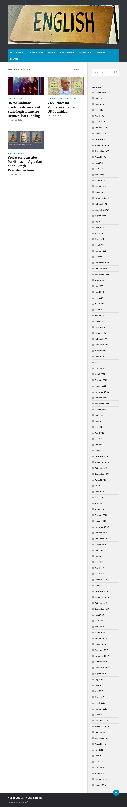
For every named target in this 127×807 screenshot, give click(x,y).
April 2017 (99, 697)
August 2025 (100, 157)
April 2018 (99, 626)
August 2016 (100, 744)
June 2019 (99, 556)
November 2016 (102, 726)
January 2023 (100, 321)
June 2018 (99, 615)
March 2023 (100, 309)
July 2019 (99, 550)
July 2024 (99, 221)
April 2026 (99, 116)
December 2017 (101, 650)
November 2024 (102, 198)
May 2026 (99, 110)
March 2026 (100, 121)
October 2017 (101, 662)
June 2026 (99, 104)
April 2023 (99, 304)
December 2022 (101, 327)
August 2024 (100, 215)
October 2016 (101, 732)
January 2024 (100, 256)
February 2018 (101, 638)
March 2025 (100, 180)
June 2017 (99, 685)
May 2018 (99, 620)
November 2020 (102, 462)
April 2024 (99, 239)
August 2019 (100, 544)
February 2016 (101, 779)
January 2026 (100, 133)
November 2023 (102, 262)
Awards (101, 52)
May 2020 (99, 497)
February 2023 (101, 315)
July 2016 (99, 750)
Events (51, 52)
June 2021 (99, 421)
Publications (36, 52)
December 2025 (101, 139)
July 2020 (99, 485)
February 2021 (101, 444)
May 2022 (99, 362)
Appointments (67, 52)
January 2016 (100, 785)
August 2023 (100, 280)
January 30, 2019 (15, 120)
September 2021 (102, 403)
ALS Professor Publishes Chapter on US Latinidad (64, 107)
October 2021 (101, 397)
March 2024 (100, 245)
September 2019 (102, 538)
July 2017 (99, 679)
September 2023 (102, 274)
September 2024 (102, 210)
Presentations (17, 52)
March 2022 (100, 374)
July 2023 (99, 286)
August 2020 (100, 480)
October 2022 (101, 339)
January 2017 (100, 714)
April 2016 (99, 767)
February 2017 (101, 709)
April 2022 (99, 368)
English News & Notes (29, 798)
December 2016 (101, 720)
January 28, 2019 (55, 116)
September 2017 (102, 667)
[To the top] (116, 793)
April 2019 (99, 568)
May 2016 (99, 761)
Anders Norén (22, 802)
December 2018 (101, 591)
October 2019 (101, 532)
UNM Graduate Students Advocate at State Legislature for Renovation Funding (24, 109)
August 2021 (100, 409)
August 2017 (100, 673)
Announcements (16, 99)
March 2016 (100, 773)
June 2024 (99, 227)
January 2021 (100, 450)
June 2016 (99, 755)
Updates (14, 59)
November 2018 (102, 597)
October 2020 (101, 468)
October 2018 (101, 603)
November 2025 (102, 145)
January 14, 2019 (15, 174)
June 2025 (99, 163)
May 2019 (99, 562)
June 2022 (99, 356)
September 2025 (102, 151)
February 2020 (101, 515)
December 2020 (101, 456)
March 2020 (100, 509)
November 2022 (102, 333)
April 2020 (99, 503)
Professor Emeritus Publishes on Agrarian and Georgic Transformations (25, 163)
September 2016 (102, 738)
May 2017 (99, 691)
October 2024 (101, 204)
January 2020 (100, 521)
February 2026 (101, 127)
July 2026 (99, 98)
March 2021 (100, 438)
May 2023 (99, 298)
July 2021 (99, 415)
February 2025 (101, 186)
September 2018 (102, 609)
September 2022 (102, 345)
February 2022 (101, 380)
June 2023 (99, 292)
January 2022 (100, 386)
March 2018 (100, 632)
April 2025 (99, 174)
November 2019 (102, 527)
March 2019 (100, 573)
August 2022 (100, 350)
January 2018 (100, 644)
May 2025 (99, 168)
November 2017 (102, 656)
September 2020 (102, 474)
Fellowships (85, 52)
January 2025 (100, 192)
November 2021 (102, 392)
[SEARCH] (115, 72)
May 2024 (99, 233)
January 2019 (100, 585)
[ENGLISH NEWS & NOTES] (63, 42)
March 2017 (100, 703)
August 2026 (100, 92)
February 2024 (101, 251)
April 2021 (99, 433)
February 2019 (101, 579)
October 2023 (101, 268)
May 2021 (99, 427)
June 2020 (99, 491)
